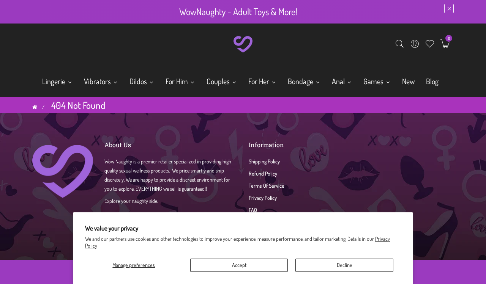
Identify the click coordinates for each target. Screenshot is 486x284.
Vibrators (98, 81)
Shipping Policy (264, 161)
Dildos (138, 81)
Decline (344, 265)
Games (374, 81)
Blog (432, 81)
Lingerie (54, 81)
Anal (339, 81)
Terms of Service (266, 185)
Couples (219, 81)
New (408, 81)
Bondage (301, 81)
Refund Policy (263, 173)
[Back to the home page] (34, 107)
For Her (259, 81)
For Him (177, 81)
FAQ (253, 210)
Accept (239, 265)
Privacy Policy (263, 198)
